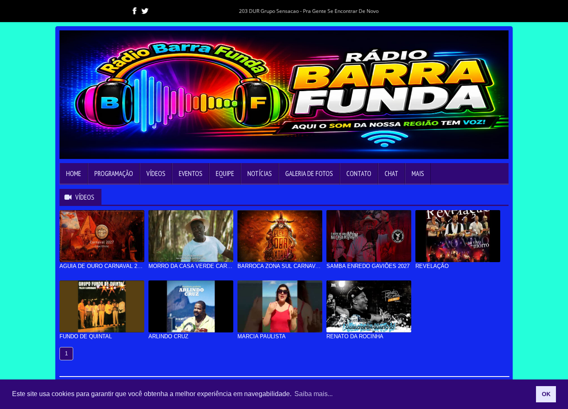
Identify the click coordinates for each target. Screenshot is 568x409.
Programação (113, 173)
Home (73, 173)
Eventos (191, 173)
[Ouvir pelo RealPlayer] (492, 10)
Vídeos (155, 173)
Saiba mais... (313, 393)
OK (546, 394)
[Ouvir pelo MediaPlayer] (477, 10)
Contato (358, 173)
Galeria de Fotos (309, 173)
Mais (418, 173)
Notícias (259, 173)
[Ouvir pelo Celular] (462, 10)
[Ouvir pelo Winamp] (507, 10)
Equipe (225, 173)
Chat (391, 173)
